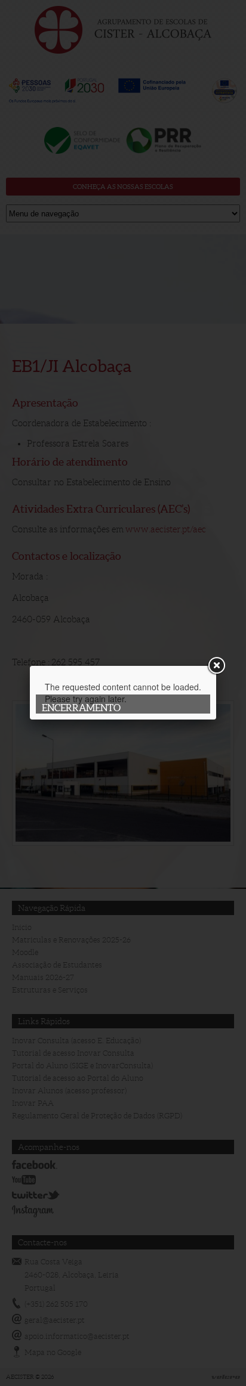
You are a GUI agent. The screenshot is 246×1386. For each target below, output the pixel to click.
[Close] (216, 666)
